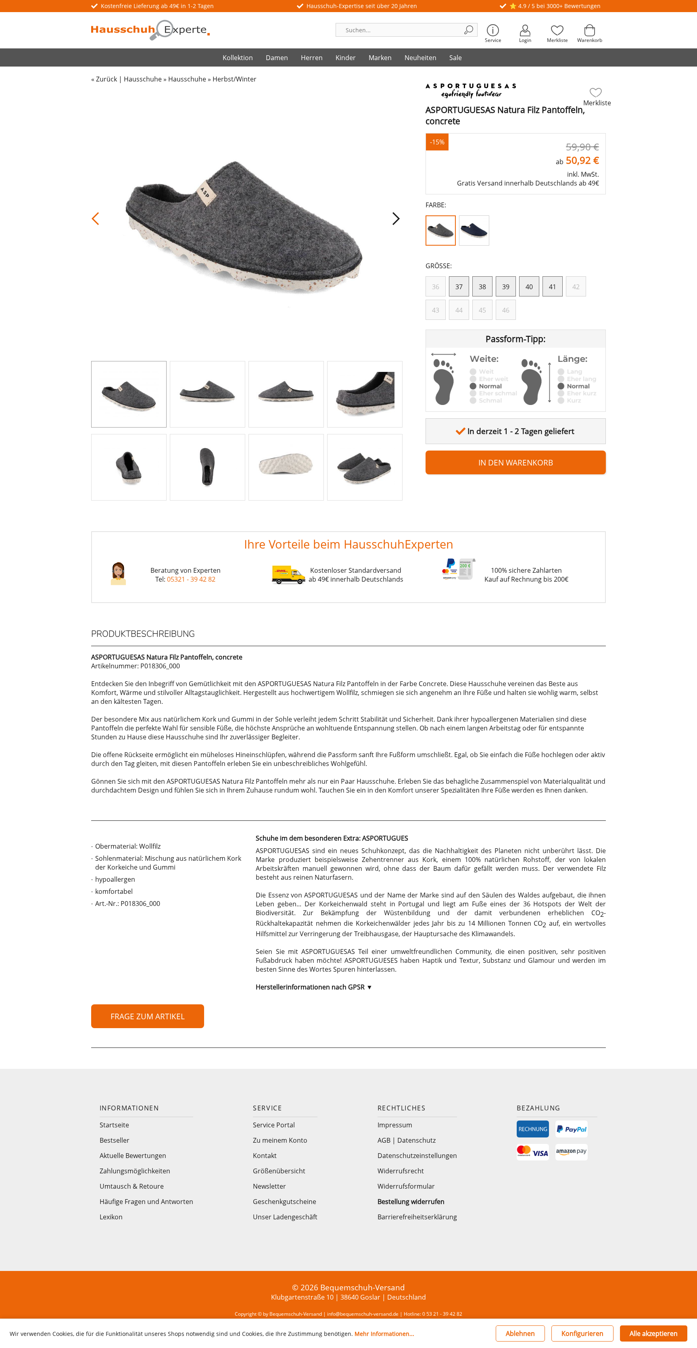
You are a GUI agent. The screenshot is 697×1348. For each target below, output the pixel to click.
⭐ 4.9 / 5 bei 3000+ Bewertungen (555, 6)
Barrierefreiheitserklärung (417, 1216)
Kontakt (265, 1155)
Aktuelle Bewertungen (133, 1155)
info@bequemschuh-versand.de (363, 1313)
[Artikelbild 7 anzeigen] (286, 467)
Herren (312, 57)
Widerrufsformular (406, 1186)
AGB (384, 1140)
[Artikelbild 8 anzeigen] (365, 467)
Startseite (114, 1125)
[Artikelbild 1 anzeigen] (129, 394)
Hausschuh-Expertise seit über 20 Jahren (362, 6)
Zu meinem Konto (280, 1140)
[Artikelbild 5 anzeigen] (129, 467)
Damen (277, 57)
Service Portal (274, 1125)
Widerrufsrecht (401, 1170)
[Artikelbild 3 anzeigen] (286, 394)
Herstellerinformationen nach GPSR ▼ (314, 987)
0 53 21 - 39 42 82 (442, 1313)
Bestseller (114, 1140)
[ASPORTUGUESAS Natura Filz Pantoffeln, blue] (475, 232)
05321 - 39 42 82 (191, 579)
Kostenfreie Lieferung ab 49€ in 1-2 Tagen (157, 6)
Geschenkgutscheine (284, 1201)
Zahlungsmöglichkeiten (135, 1170)
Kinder (346, 57)
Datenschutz (416, 1140)
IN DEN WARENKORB (515, 462)
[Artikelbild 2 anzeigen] (207, 394)
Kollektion (238, 57)
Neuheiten (420, 57)
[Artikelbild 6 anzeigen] (207, 467)
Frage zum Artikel (148, 1016)
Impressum (395, 1125)
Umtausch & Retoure (132, 1186)
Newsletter (269, 1186)
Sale (455, 57)
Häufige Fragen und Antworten (146, 1201)
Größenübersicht (279, 1170)
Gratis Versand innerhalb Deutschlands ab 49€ (528, 183)
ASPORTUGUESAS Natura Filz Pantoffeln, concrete (505, 115)
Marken (380, 57)
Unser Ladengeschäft (285, 1216)
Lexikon (111, 1216)
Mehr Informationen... (384, 1334)
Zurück (106, 79)
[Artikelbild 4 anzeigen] (365, 394)
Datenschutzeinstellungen (417, 1155)
